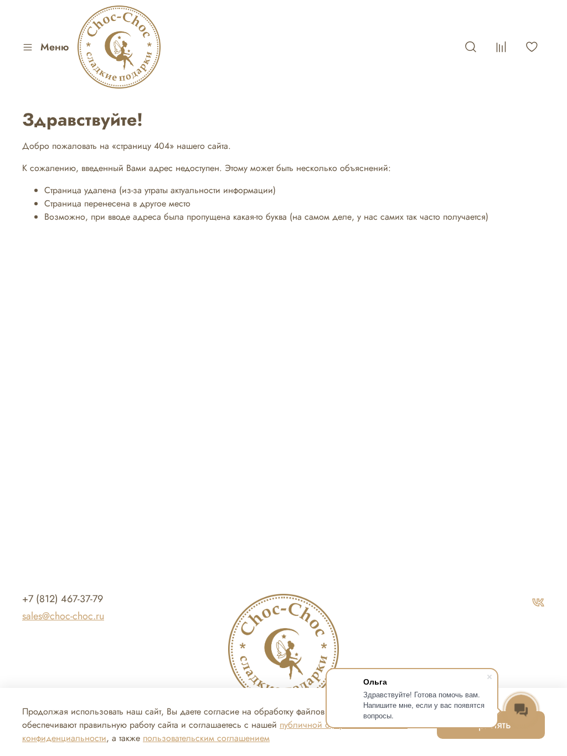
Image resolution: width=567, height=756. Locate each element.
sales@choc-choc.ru (63, 616)
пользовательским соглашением (206, 738)
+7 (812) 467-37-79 (62, 599)
